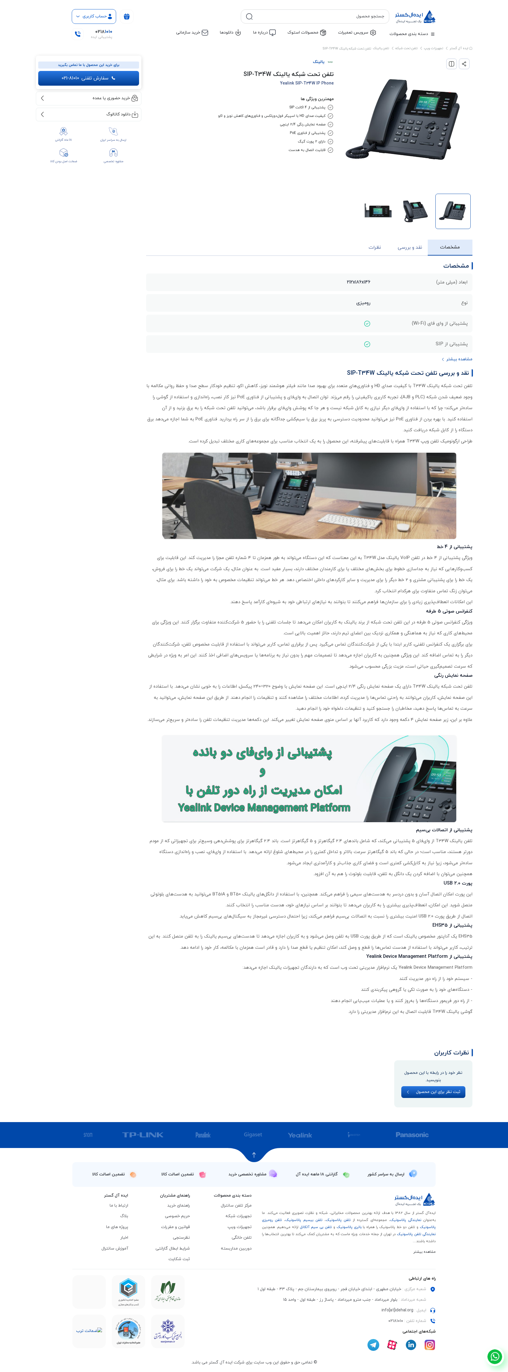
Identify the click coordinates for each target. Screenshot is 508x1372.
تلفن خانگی (242, 1237)
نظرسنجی (181, 1237)
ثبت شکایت (179, 1259)
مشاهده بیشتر (424, 1252)
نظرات (375, 247)
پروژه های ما (117, 1227)
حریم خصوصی (177, 1216)
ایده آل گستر (459, 48)
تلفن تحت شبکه (406, 48)
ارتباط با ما (119, 1205)
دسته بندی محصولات (409, 34)
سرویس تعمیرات (353, 32)
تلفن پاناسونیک (338, 1220)
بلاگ (124, 1216)
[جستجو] (249, 16)
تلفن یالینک (381, 48)
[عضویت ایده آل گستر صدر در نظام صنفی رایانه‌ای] (168, 1292)
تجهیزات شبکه (238, 1216)
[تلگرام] (373, 1345)
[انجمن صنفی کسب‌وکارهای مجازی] (168, 1331)
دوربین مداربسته (236, 1248)
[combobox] (319, 16)
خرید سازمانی (188, 32)
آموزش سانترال (114, 1248)
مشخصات (450, 247)
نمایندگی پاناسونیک (405, 1220)
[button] (457, 359)
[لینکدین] (411, 1345)
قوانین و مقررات (175, 1227)
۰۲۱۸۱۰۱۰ (395, 1321)
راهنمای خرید (178, 1205)
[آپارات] (392, 1345)
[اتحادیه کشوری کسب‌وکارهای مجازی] (128, 1292)
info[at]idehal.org (397, 1310)
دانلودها (226, 32)
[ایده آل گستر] (415, 1199)
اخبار (124, 1237)
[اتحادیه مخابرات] (128, 1331)
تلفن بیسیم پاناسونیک (303, 1220)
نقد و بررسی (410, 247)
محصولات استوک (303, 32)
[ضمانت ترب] (89, 1331)
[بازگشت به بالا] (254, 1155)
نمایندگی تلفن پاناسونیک (416, 1234)
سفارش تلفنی (84, 78)
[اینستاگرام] (430, 1345)
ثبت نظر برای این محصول (438, 1092)
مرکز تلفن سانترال (236, 1205)
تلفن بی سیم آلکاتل (316, 1227)
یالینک (319, 62)
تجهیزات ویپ (433, 48)
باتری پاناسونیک (349, 1227)
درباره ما (260, 32)
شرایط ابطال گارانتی (173, 1248)
